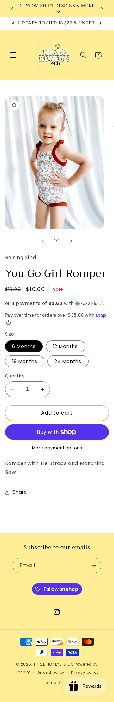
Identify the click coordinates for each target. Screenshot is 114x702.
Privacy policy (85, 672)
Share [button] (20, 492)
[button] (13, 55)
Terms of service (60, 682)
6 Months (24, 346)
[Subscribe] (93, 565)
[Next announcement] (102, 9)
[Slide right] (71, 241)
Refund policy (51, 672)
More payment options (57, 447)
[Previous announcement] (12, 9)
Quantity (15, 376)
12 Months (65, 346)
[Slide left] (43, 241)
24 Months (67, 361)
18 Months (24, 361)
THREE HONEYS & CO (53, 664)
